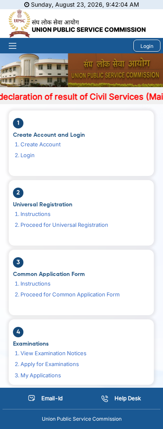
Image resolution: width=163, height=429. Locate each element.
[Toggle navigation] (10, 46)
